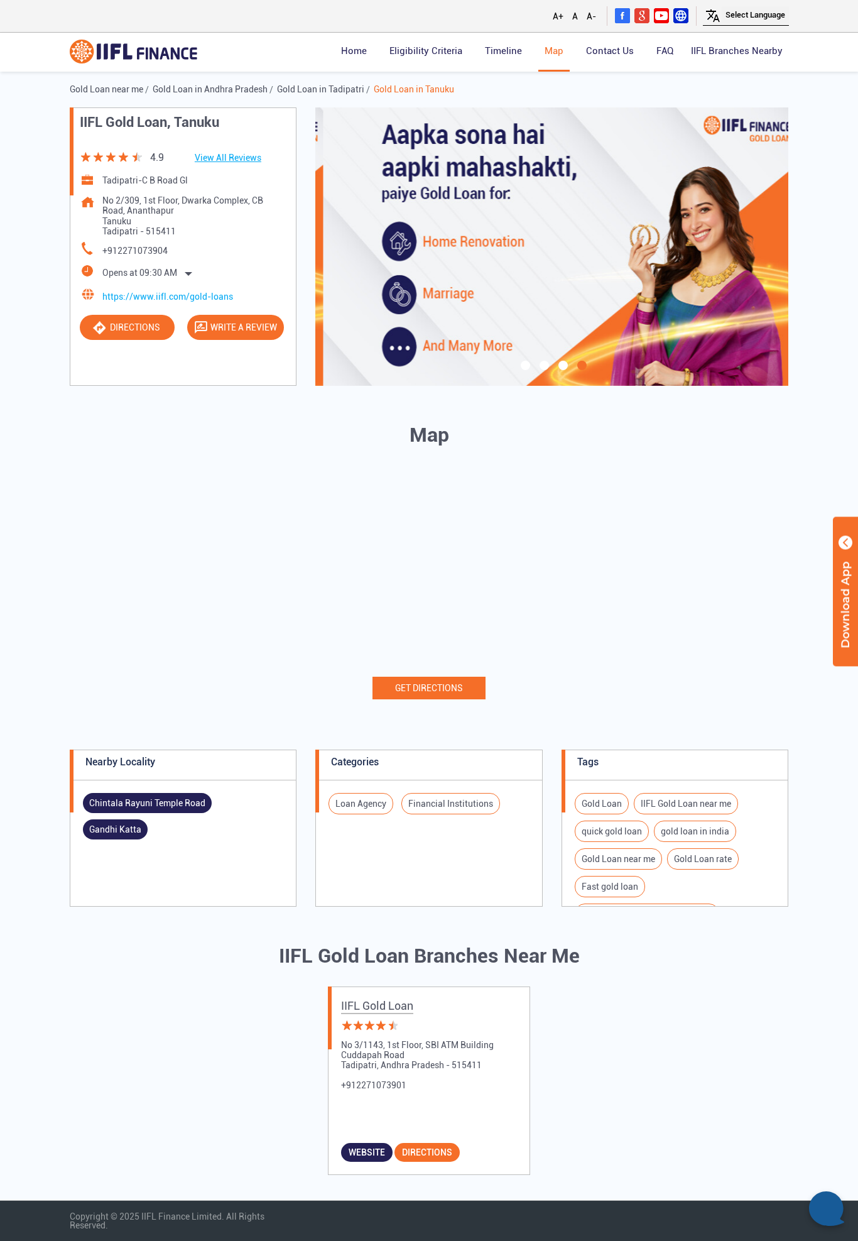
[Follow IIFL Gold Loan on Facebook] (622, 15)
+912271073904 (135, 251)
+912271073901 (373, 1085)
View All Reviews (228, 158)
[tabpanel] (552, 246)
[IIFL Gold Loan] (133, 52)
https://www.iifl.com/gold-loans (167, 297)
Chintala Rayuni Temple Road (147, 803)
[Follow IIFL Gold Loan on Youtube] (661, 15)
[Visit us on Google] (642, 15)
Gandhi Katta (115, 829)
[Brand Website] (681, 15)
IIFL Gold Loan (377, 1005)
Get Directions (429, 688)
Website (367, 1152)
